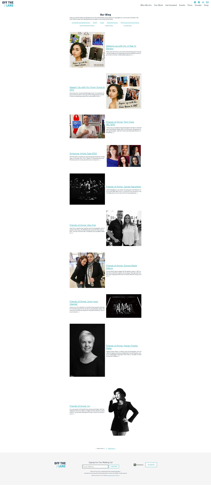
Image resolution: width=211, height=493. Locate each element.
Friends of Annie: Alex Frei (83, 225)
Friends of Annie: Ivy (80, 406)
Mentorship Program (112, 22)
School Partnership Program (87, 25)
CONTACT (117, 475)
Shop (206, 5)
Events (182, 5)
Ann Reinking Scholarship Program (81, 22)
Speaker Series (109, 25)
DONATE (151, 465)
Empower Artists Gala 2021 (83, 153)
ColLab (102, 22)
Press (190, 5)
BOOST (95, 22)
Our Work (158, 5)
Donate (198, 5)
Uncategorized (127, 25)
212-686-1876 (111, 475)
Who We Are (146, 5)
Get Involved (171, 5)
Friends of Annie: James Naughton (123, 186)
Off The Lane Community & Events (130, 22)
